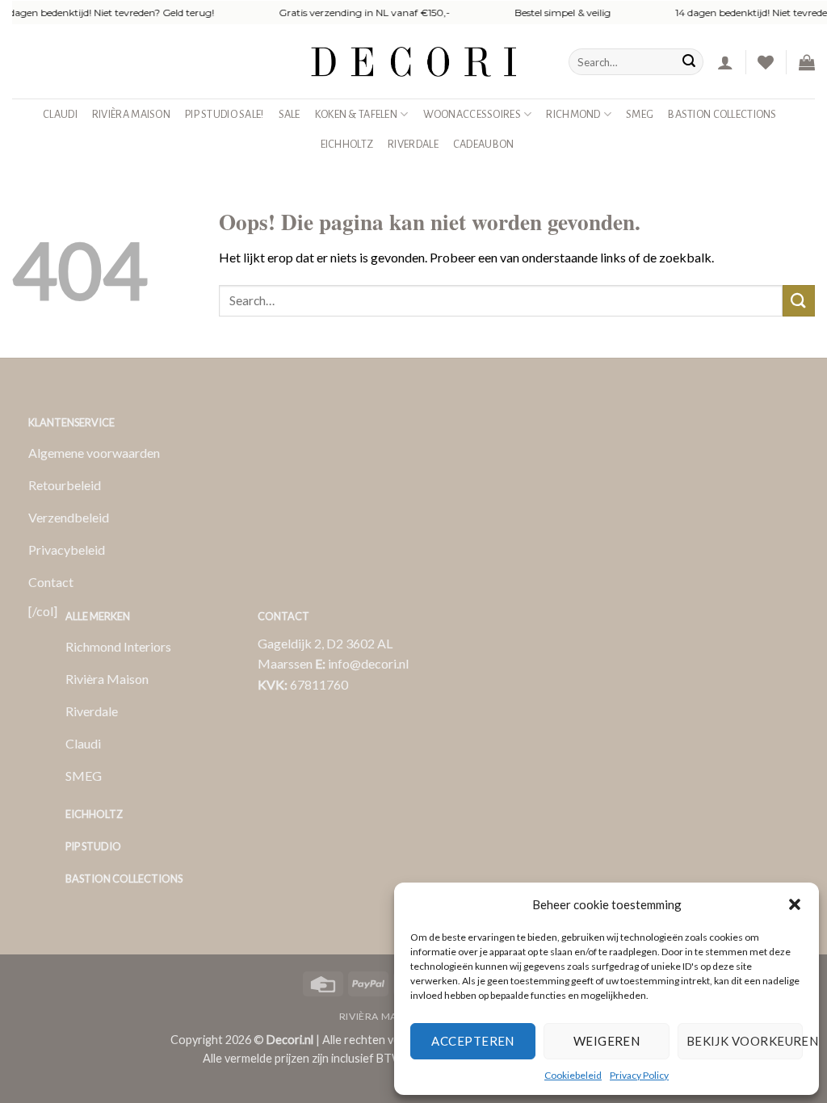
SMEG (639, 114)
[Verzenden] (689, 62)
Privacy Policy (639, 1075)
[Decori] (413, 62)
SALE (289, 114)
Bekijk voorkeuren (744, 1041)
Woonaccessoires (472, 114)
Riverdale (413, 144)
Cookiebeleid (573, 1075)
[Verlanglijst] (766, 62)
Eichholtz (347, 144)
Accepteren (472, 1041)
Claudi (60, 114)
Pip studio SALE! (224, 114)
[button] (795, 904)
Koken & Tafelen (356, 114)
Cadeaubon (483, 144)
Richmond (573, 114)
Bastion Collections (722, 114)
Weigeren (606, 1041)
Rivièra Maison (131, 114)
